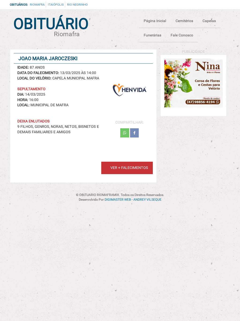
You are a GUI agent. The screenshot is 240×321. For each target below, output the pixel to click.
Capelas (209, 21)
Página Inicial (155, 21)
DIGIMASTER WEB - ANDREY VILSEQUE (133, 200)
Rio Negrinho (77, 4)
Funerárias (152, 35)
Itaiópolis (56, 4)
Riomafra (37, 4)
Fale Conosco (182, 35)
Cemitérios (184, 21)
